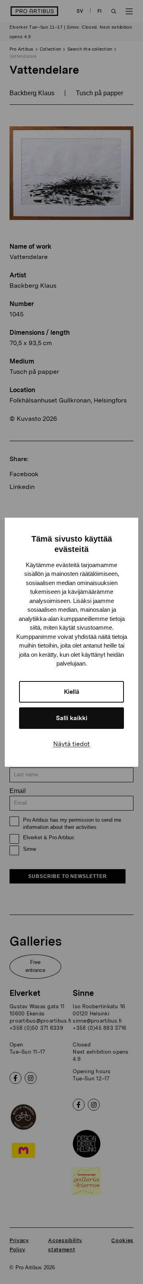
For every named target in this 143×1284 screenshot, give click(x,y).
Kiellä (71, 691)
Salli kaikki (71, 718)
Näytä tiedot (71, 744)
